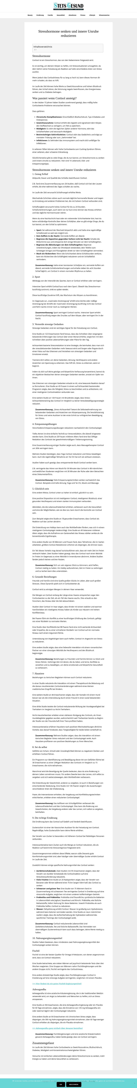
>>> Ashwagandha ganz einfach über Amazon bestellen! (57, 1028)
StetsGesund (68, 6)
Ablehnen (73, 1084)
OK (61, 1084)
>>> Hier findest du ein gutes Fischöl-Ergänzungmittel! (56, 983)
